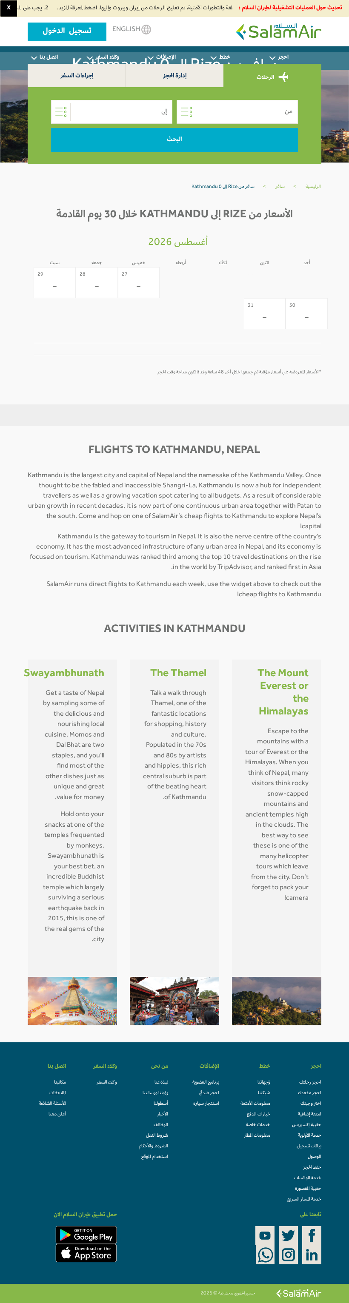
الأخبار (162, 1114)
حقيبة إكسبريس (306, 1125)
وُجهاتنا (263, 1082)
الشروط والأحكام (153, 1146)
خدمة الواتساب (307, 1178)
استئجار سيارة (206, 1104)
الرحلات (266, 77)
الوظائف (161, 1125)
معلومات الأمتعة (255, 1104)
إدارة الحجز (174, 76)
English (126, 29)
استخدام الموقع (154, 1157)
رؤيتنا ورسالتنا (155, 1093)
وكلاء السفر (107, 1082)
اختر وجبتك (310, 1104)
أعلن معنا (57, 1114)
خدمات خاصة (258, 1125)
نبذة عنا (161, 1082)
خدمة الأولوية (309, 1135)
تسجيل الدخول (67, 32)
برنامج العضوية (205, 1082)
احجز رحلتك (310, 1082)
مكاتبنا (60, 1082)
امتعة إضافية (309, 1114)
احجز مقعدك (309, 1093)
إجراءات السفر (76, 76)
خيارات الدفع (258, 1114)
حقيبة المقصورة (308, 1189)
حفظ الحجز (312, 1167)
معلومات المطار (257, 1135)
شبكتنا (264, 1093)
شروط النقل (157, 1135)
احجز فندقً (209, 1093)
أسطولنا (161, 1104)
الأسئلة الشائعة (52, 1104)
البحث (174, 140)
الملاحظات (57, 1093)
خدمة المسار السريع (304, 1199)
